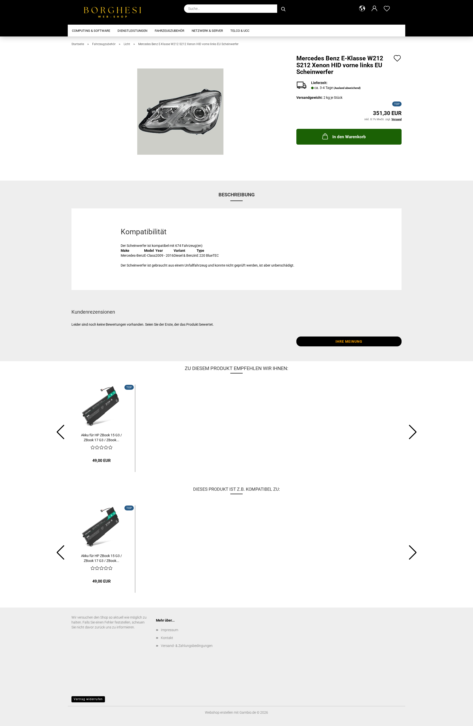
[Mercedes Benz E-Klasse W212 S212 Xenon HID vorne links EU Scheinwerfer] (180, 111)
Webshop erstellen (219, 712)
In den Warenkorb (349, 136)
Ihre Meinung (349, 341)
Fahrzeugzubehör (169, 31)
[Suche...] (283, 8)
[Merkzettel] (387, 8)
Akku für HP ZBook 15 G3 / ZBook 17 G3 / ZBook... (101, 437)
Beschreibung (237, 195)
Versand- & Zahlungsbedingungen (187, 646)
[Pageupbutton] (459, 718)
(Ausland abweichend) (347, 88)
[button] (362, 8)
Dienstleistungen (132, 31)
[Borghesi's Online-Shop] (115, 12)
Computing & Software (91, 31)
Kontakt (167, 638)
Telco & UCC (239, 31)
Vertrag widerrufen (88, 699)
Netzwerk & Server (207, 31)
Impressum (169, 630)
